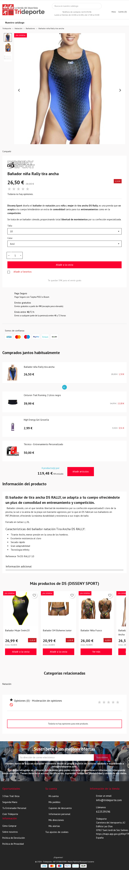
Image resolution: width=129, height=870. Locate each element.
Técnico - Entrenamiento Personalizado (43, 444)
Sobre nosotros (10, 831)
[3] (18, 189)
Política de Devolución (13, 837)
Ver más (96, 651)
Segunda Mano (9, 802)
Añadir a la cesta (64, 264)
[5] (27, 189)
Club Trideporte (10, 814)
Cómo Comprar (9, 825)
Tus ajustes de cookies (56, 832)
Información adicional (19, 566)
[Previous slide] (19, 90)
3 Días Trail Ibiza (10, 796)
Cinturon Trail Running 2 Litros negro (42, 395)
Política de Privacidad (13, 843)
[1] (9, 189)
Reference (11, 556)
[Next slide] (120, 90)
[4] (23, 189)
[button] (8, 37)
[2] (14, 189)
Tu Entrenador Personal (14, 808)
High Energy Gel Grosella (36, 420)
